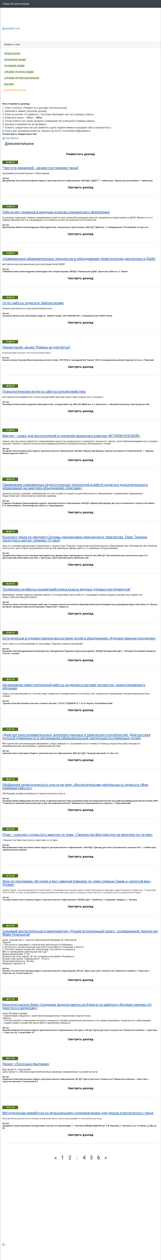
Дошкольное (12, 53)
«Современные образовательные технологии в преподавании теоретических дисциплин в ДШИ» (79, 259)
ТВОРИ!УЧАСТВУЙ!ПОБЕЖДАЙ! (13, 20)
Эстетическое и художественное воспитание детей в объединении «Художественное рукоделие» (79, 638)
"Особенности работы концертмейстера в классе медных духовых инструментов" (66, 589)
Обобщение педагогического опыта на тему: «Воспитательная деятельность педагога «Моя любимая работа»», (75, 786)
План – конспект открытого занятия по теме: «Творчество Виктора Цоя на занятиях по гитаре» (77, 834)
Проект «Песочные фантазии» (25, 1064)
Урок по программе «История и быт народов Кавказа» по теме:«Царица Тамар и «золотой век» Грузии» (76, 882)
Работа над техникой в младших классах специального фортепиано (56, 212)
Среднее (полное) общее (19, 72)
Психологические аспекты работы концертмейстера (44, 391)
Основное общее (14, 66)
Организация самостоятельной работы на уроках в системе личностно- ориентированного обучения (73, 686)
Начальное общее (15, 59)
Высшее (9, 84)
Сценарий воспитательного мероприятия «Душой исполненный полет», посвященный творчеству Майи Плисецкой (80, 932)
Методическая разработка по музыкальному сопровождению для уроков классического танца (77, 1113)
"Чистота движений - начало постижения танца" (40, 168)
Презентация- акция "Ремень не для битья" (36, 347)
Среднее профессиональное (21, 78)
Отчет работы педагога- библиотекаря (33, 303)
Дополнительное (15, 90)
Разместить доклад (80, 154)
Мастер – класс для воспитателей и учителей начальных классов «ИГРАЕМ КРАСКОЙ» (71, 436)
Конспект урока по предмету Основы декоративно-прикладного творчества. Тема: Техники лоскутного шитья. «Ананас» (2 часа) (74, 538)
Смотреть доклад (80, 187)
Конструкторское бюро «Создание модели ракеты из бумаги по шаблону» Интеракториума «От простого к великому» (77, 1006)
